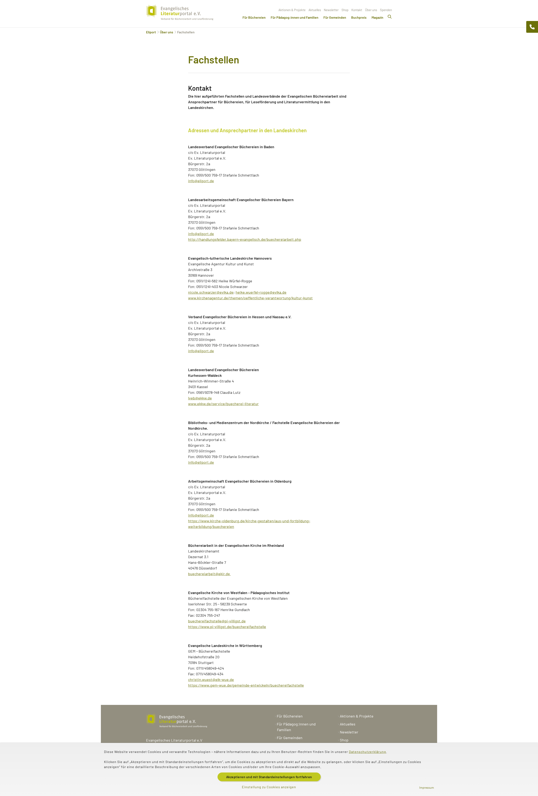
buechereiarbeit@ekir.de (209, 573)
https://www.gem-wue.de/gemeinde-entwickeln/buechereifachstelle (246, 685)
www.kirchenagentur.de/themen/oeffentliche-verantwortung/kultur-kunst (250, 298)
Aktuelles (315, 10)
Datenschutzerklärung (367, 752)
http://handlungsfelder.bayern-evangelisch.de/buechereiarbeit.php (244, 239)
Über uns (371, 10)
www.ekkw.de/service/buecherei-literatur (223, 403)
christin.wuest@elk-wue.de (211, 679)
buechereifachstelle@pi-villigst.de (217, 621)
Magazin (377, 17)
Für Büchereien (254, 17)
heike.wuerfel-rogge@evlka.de (261, 292)
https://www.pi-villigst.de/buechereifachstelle (227, 626)
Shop (345, 10)
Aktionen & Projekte (292, 10)
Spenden (386, 10)
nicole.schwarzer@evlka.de (210, 292)
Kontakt (356, 10)
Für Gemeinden (334, 17)
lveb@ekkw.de (200, 398)
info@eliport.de (201, 180)
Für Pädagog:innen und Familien (294, 17)
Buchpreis (359, 17)
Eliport (151, 32)
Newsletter (331, 10)
